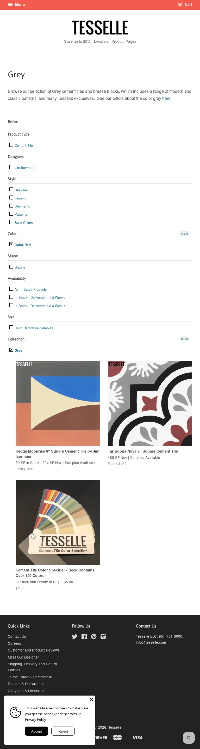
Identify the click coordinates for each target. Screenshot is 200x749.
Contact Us (17, 636)
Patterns (20, 214)
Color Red (22, 244)
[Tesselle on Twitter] (75, 637)
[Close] (91, 699)
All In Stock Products (30, 289)
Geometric (22, 206)
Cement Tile (23, 145)
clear (184, 233)
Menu (19, 4)
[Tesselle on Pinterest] (94, 637)
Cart (188, 4)
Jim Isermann (24, 167)
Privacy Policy (35, 719)
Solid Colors (23, 222)
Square (19, 267)
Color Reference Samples (33, 327)
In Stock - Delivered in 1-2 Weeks (39, 297)
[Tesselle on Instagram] (103, 637)
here (166, 98)
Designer (21, 189)
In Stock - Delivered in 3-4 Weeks (39, 305)
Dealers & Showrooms (26, 683)
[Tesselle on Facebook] (84, 637)
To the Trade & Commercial (30, 676)
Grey (18, 350)
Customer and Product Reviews (34, 650)
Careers (14, 643)
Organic (20, 198)
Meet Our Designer (23, 657)
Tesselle (115, 727)
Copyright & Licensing (26, 690)
